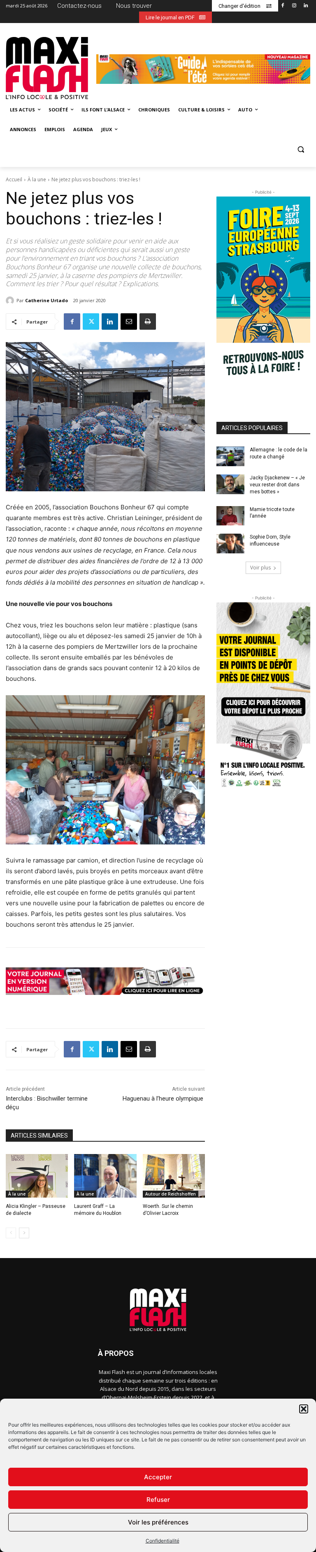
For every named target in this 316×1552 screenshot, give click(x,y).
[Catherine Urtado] (11, 300)
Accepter (158, 1477)
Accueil (14, 179)
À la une (37, 179)
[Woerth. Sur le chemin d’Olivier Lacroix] (174, 1176)
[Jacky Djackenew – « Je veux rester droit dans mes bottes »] (230, 484)
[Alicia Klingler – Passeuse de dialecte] (37, 1176)
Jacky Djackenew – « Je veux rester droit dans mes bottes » (277, 485)
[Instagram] (294, 6)
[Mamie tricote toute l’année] (230, 516)
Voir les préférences (158, 1522)
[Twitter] (91, 321)
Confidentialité (162, 1541)
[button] (304, 1409)
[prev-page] (11, 1233)
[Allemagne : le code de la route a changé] (230, 456)
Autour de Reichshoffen (170, 1194)
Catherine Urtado (46, 300)
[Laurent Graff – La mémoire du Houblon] (105, 1176)
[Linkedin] (305, 6)
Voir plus (260, 567)
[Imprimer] (147, 321)
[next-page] (24, 1233)
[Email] (129, 321)
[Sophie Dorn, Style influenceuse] (230, 543)
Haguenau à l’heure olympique (164, 1098)
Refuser (158, 1499)
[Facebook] (283, 6)
